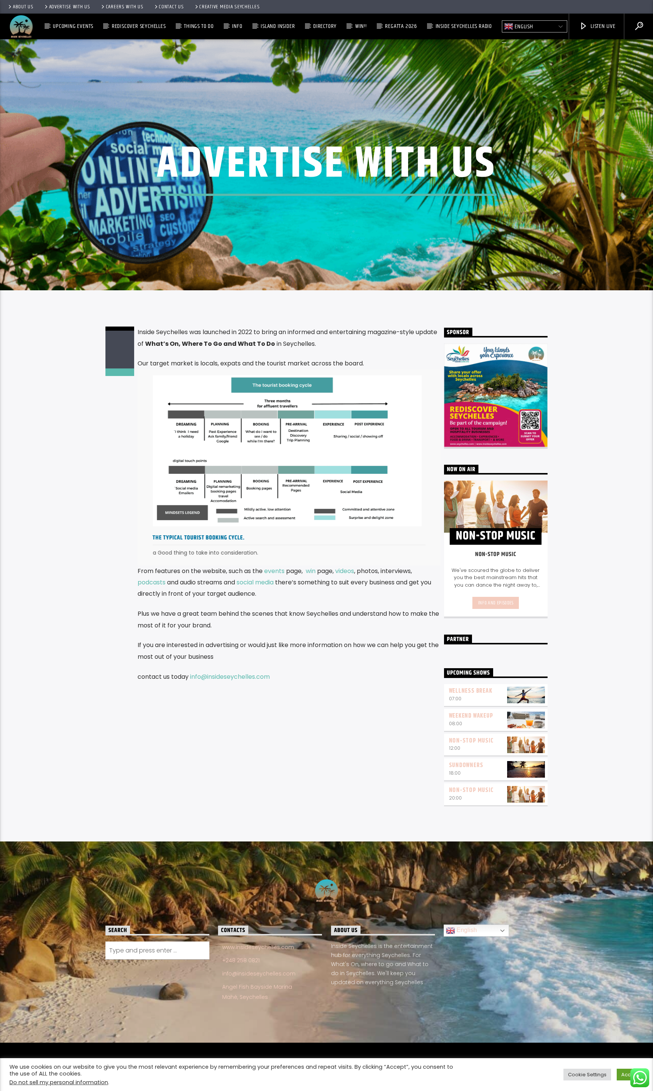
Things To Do (199, 26)
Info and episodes (496, 603)
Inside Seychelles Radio (464, 26)
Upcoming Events (73, 26)
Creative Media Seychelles (229, 7)
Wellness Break (470, 691)
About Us (23, 7)
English (523, 26)
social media (255, 582)
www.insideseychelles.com (258, 947)
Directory (325, 26)
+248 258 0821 (241, 960)
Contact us (171, 7)
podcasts (152, 582)
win (311, 571)
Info (237, 26)
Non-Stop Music (471, 741)
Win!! (361, 26)
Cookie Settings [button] (587, 1074)
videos (344, 571)
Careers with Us (125, 7)
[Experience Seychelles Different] (287, 451)
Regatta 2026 (401, 26)
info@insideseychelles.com (230, 676)
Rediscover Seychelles (139, 26)
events (274, 571)
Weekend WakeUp (471, 716)
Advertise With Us (69, 7)
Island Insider (278, 26)
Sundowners (466, 765)
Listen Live (602, 26)
